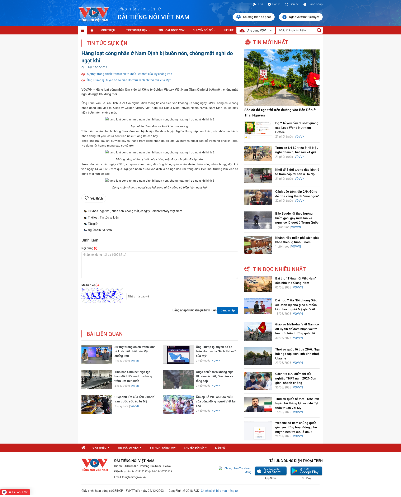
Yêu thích (96, 198)
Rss (260, 4)
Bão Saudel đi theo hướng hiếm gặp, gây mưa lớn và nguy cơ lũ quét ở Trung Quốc (297, 218)
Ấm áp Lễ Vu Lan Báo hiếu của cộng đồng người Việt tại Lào (216, 401)
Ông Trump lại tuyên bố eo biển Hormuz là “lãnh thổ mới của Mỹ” (129, 80)
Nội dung (89, 248)
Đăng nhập (315, 4)
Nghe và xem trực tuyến (304, 17)
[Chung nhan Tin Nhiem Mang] (235, 470)
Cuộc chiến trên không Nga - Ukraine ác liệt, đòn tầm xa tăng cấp (216, 376)
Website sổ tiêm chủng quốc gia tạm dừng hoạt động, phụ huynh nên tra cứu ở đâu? (296, 427)
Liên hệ (294, 4)
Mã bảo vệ (90, 285)
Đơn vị (276, 4)
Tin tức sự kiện (139, 31)
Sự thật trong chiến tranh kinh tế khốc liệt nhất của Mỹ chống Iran (129, 74)
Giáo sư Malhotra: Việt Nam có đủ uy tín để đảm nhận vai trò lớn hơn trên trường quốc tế (297, 328)
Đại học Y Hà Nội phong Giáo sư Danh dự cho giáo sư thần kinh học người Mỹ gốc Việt (296, 304)
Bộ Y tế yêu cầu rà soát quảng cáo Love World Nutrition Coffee (297, 127)
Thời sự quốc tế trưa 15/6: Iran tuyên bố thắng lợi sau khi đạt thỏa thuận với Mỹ (297, 403)
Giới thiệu (110, 31)
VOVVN (135, 360)
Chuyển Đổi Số (205, 31)
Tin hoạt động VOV (171, 30)
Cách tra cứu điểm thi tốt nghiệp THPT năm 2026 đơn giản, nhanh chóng (295, 378)
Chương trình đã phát (257, 17)
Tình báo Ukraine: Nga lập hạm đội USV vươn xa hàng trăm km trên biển (133, 376)
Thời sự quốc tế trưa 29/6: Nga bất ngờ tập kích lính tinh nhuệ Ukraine (297, 354)
